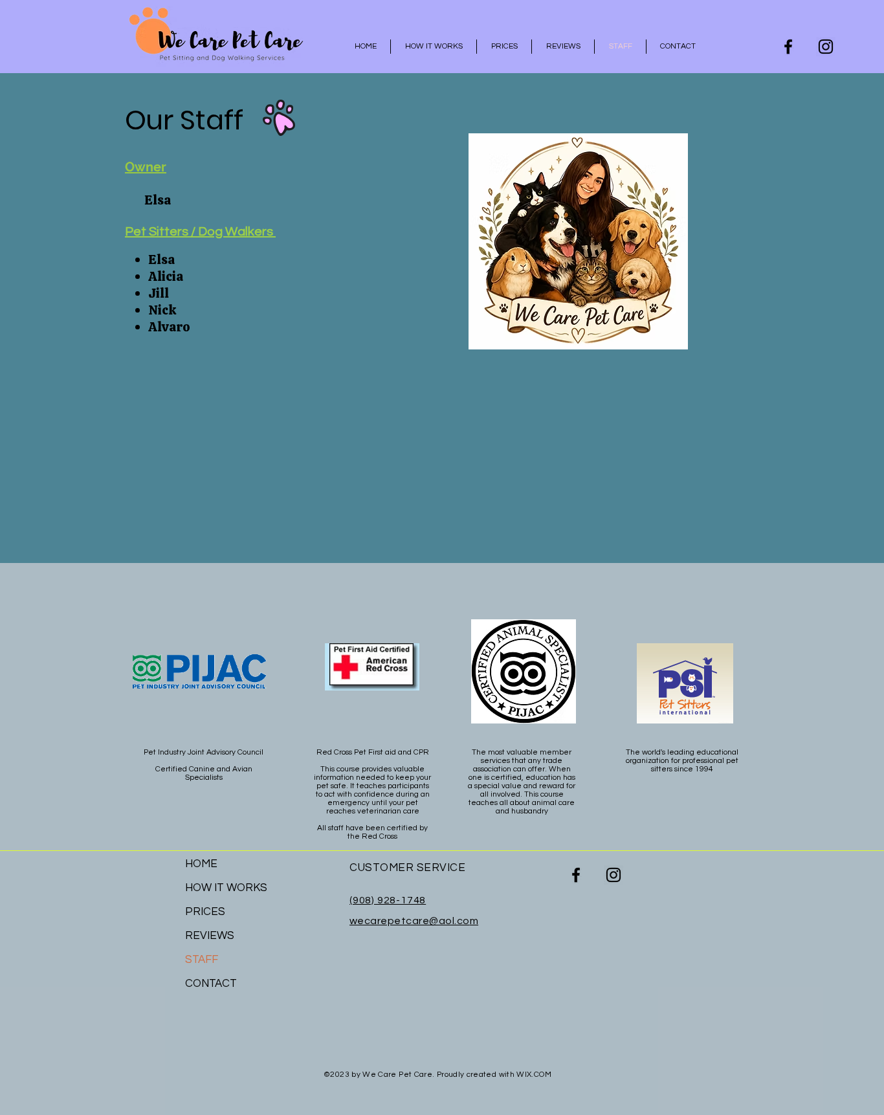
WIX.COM (533, 1074)
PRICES (205, 912)
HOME (201, 864)
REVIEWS (209, 936)
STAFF (201, 960)
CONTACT (211, 983)
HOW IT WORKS (226, 888)
